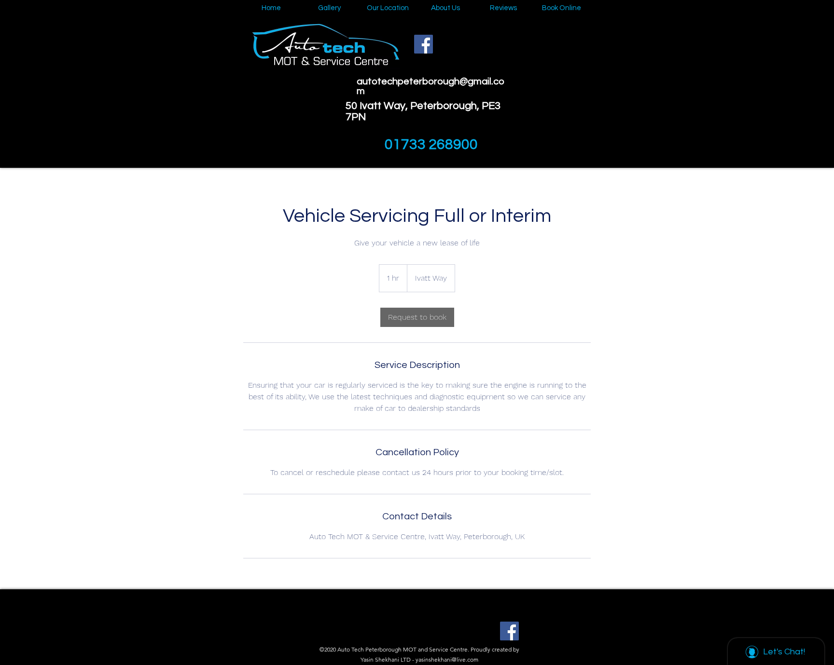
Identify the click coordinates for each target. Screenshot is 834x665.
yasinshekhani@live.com (447, 659)
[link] (417, 317)
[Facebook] (423, 44)
